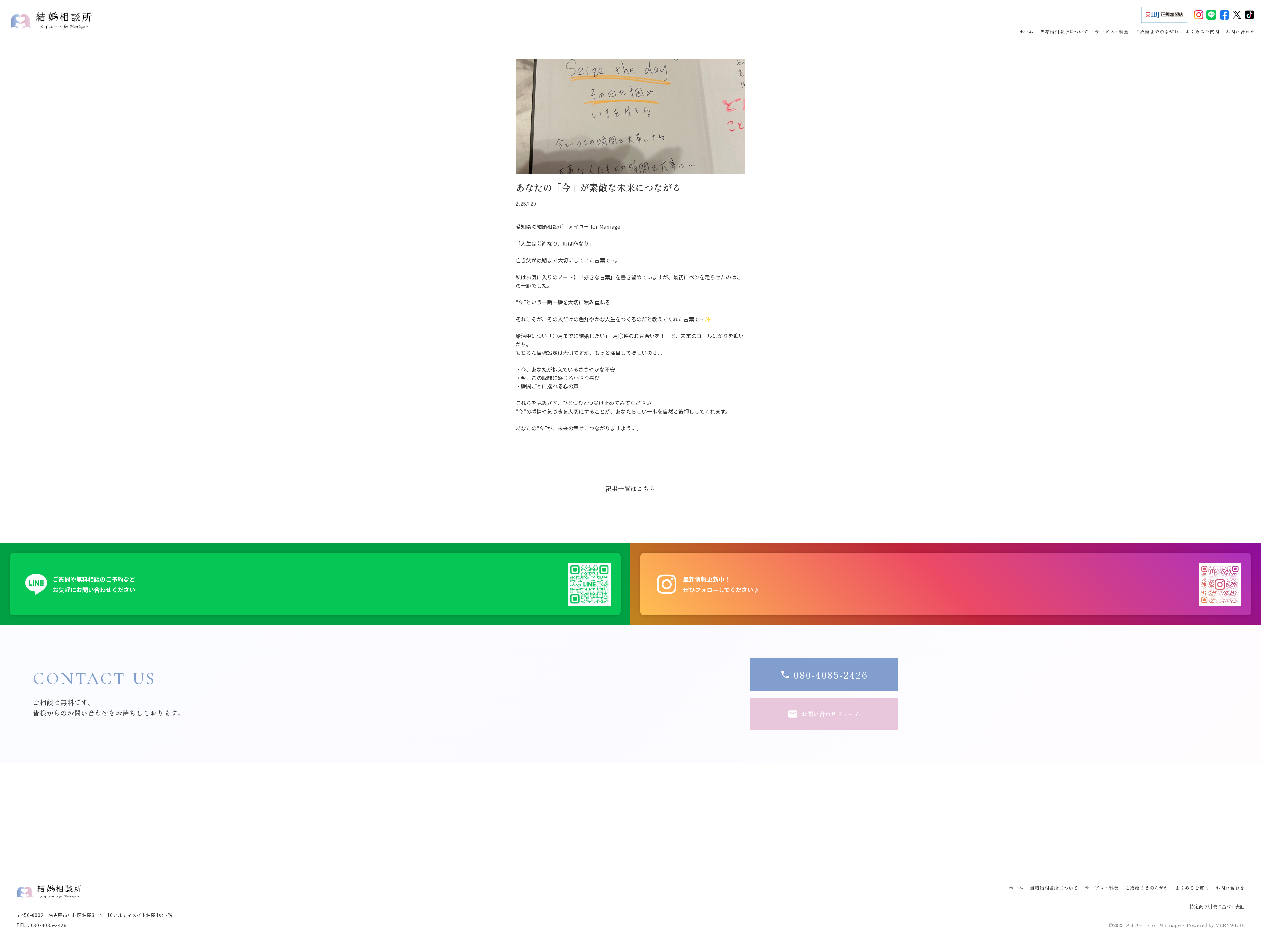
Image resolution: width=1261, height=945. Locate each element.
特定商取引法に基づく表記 (1217, 906)
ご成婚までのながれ (1147, 888)
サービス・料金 (1102, 888)
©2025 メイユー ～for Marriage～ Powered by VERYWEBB (1177, 925)
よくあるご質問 (1192, 888)
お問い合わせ (1230, 888)
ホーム (1016, 888)
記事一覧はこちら (630, 488)
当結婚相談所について (1054, 888)
